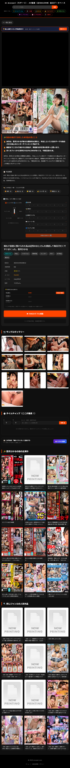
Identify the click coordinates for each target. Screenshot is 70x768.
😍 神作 (8, 191)
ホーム (27, 764)
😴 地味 (30, 191)
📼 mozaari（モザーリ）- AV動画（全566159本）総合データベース (35, 3)
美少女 (7, 257)
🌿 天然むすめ (61, 11)
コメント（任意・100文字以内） (29, 420)
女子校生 (59, 253)
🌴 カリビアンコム (18, 11)
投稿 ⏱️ (63, 422)
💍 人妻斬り (48, 14)
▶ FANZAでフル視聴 (35, 313)
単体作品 (34, 253)
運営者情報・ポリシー (38, 764)
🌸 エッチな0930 (36, 14)
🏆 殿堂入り (54, 191)
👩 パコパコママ (49, 11)
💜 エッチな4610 (23, 14)
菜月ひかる (8, 254)
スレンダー (43, 253)
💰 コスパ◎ (41, 191)
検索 (55, 7)
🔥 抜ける (19, 191)
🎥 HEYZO (38, 11)
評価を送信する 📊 (46, 235)
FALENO (16, 275)
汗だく (52, 253)
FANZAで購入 (60, 293)
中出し (16, 253)
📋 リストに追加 (60, 441)
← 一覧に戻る (7, 22)
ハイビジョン (25, 253)
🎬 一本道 (29, 11)
